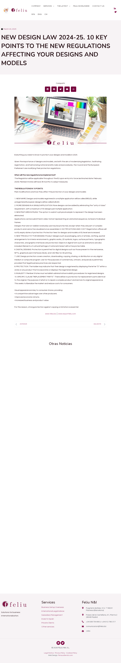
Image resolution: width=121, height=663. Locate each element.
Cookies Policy (71, 653)
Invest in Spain (47, 619)
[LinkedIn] (115, 8)
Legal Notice (49, 653)
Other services (47, 627)
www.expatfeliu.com (67, 314)
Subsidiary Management (52, 615)
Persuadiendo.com (65, 655)
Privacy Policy (60, 653)
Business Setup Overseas (52, 607)
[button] (53, 6)
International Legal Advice (52, 611)
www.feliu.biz (50, 314)
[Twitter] (116, 12)
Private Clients (47, 623)
